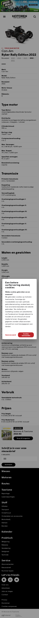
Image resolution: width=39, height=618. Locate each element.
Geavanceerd (10, 335)
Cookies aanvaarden (26, 334)
